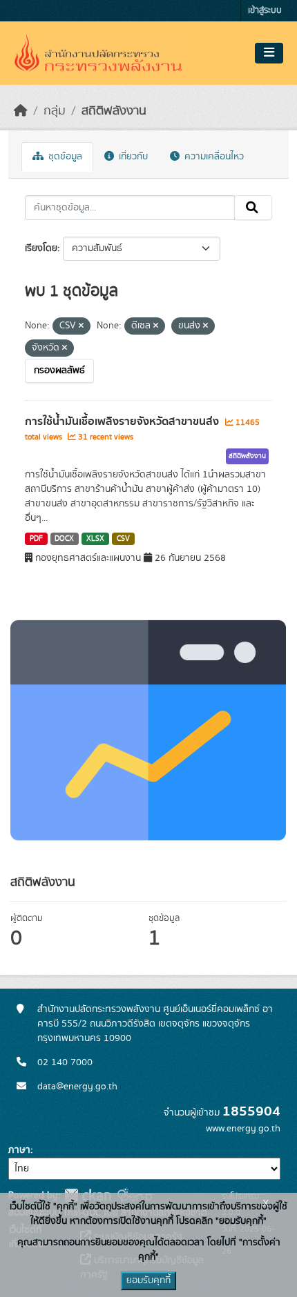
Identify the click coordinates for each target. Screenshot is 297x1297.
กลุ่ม (55, 111)
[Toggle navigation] (269, 53)
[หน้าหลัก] (21, 111)
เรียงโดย (41, 248)
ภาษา (19, 1150)
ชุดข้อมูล (64, 157)
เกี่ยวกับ (132, 157)
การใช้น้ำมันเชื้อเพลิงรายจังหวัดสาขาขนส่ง (123, 421)
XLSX (95, 538)
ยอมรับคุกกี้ (148, 1280)
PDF (36, 538)
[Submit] (253, 207)
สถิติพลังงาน (114, 111)
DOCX (64, 538)
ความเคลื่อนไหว (213, 157)
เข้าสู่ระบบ (265, 10)
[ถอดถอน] (81, 326)
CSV (123, 538)
